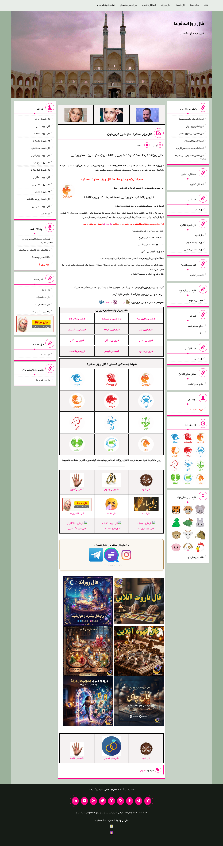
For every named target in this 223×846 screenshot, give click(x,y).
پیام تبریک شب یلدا (41, 311)
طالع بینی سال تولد (194, 557)
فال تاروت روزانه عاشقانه (38, 198)
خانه (206, 4)
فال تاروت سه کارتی (41, 148)
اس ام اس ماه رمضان (193, 140)
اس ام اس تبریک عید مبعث (191, 118)
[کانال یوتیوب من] (84, 801)
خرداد (109, 302)
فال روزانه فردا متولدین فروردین (129, 133)
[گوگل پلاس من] (93, 801)
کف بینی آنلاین (196, 275)
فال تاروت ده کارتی (41, 184)
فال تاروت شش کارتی (40, 169)
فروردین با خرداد (77, 318)
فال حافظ (194, 4)
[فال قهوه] (139, 651)
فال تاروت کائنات (112, 528)
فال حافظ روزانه (43, 297)
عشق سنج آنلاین (195, 383)
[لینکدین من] (75, 801)
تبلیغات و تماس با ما (105, 4)
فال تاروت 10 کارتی (77, 528)
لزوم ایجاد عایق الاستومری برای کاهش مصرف (37, 240)
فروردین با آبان (112, 340)
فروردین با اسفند (77, 351)
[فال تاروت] (139, 601)
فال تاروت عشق (42, 191)
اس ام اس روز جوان (194, 126)
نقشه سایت (100, 820)
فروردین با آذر (77, 340)
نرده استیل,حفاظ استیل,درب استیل (34, 249)
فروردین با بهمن (111, 351)
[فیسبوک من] (129, 801)
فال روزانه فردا (189, 23)
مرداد (122, 302)
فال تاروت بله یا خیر (41, 206)
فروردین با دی (146, 351)
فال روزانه (165, 4)
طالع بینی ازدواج (196, 300)
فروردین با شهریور (77, 329)
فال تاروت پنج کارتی (41, 162)
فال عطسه (45, 354)
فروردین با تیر (145, 329)
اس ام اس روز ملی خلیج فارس (189, 148)
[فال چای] (139, 701)
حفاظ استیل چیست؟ (41, 256)
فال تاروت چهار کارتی (40, 155)
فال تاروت (180, 4)
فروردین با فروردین (146, 318)
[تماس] (111, 801)
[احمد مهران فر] (147, 115)
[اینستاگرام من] (120, 801)
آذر (97, 302)
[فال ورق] (88, 701)
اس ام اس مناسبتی (128, 4)
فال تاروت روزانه (146, 528)
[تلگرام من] (138, 801)
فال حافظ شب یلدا (42, 304)
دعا (201, 333)
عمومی (143, 770)
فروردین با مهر (146, 340)
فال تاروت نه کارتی (41, 177)
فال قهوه (199, 235)
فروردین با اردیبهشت (111, 318)
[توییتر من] (102, 801)
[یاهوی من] (147, 801)
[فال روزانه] (88, 601)
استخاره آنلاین (149, 4)
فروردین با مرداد (112, 329)
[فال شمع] (88, 651)
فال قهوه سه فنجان (194, 242)
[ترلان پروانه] (111, 115)
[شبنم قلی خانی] (75, 115)
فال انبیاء (199, 209)
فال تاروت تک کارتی (41, 140)
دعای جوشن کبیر (195, 325)
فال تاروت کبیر (43, 126)
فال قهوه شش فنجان (193, 249)
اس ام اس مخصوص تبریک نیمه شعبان (190, 157)
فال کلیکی (198, 358)
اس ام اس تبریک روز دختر (191, 133)
